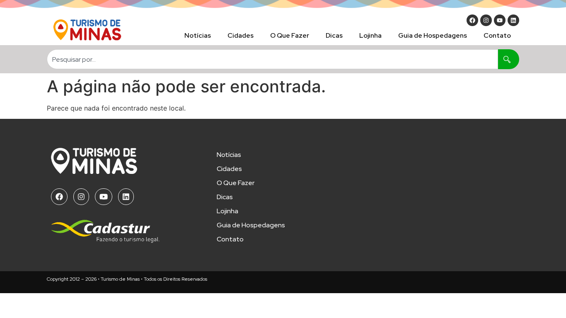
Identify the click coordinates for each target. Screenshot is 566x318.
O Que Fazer (289, 35)
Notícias (197, 35)
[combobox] (272, 59)
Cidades (240, 35)
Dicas (334, 35)
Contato (497, 35)
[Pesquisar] (508, 59)
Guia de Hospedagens (432, 35)
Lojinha (370, 35)
